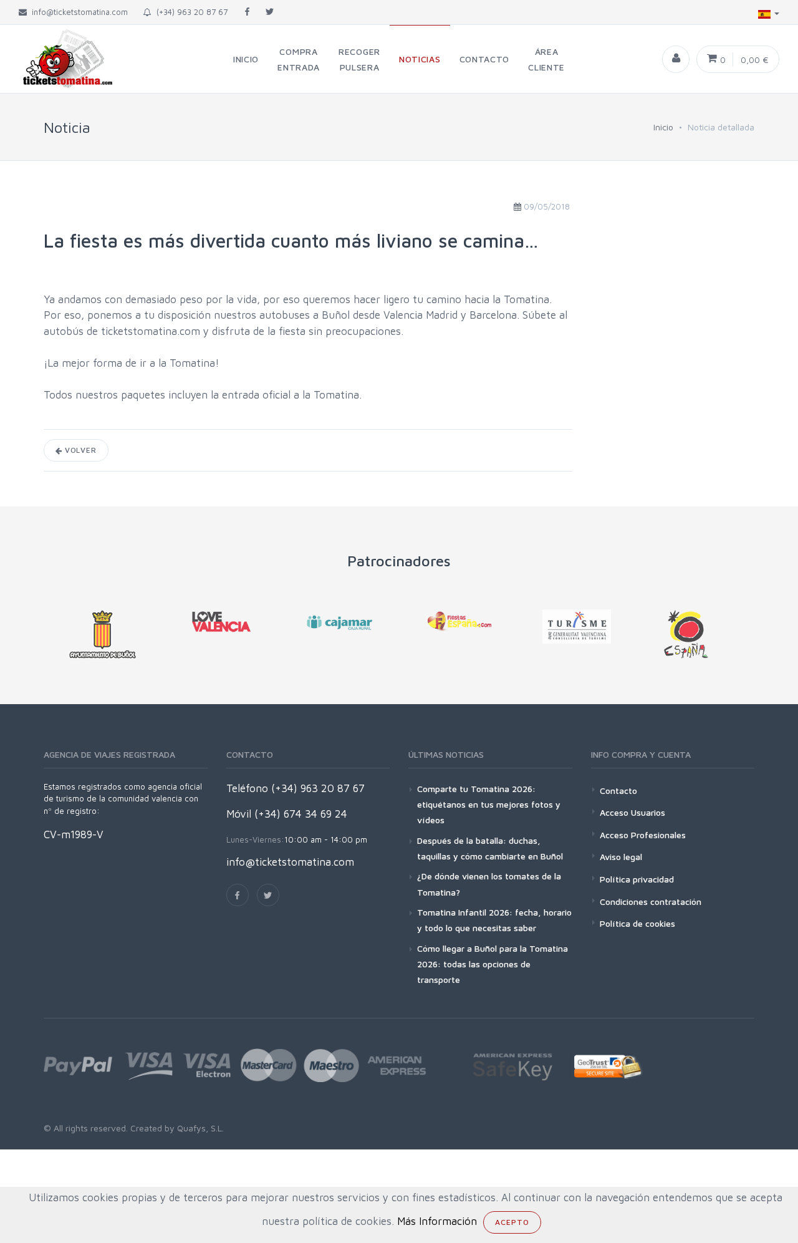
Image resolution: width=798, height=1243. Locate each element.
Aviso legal (621, 856)
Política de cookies (637, 923)
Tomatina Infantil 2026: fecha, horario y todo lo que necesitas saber (494, 920)
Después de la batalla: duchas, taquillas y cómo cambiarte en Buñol (490, 848)
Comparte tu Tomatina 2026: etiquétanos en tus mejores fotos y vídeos (488, 804)
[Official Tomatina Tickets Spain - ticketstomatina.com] (57, 59)
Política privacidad (637, 879)
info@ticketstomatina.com (290, 862)
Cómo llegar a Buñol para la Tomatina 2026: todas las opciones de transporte (492, 964)
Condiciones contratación (650, 901)
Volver (79, 450)
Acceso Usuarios (632, 812)
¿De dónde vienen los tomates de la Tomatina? (489, 884)
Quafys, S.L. (199, 1128)
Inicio (663, 127)
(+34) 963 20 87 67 (189, 12)
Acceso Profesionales (643, 834)
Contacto (618, 790)
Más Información (437, 1221)
